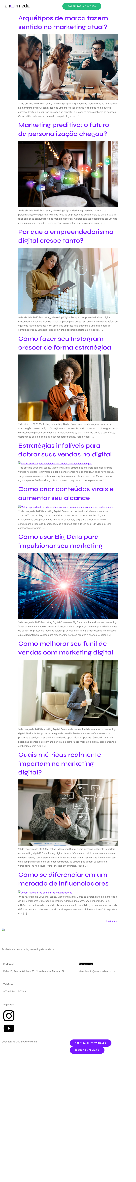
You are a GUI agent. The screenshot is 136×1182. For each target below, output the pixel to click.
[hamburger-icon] (129, 6)
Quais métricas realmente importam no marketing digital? (59, 763)
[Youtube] (8, 1032)
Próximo (112, 920)
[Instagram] (8, 1021)
